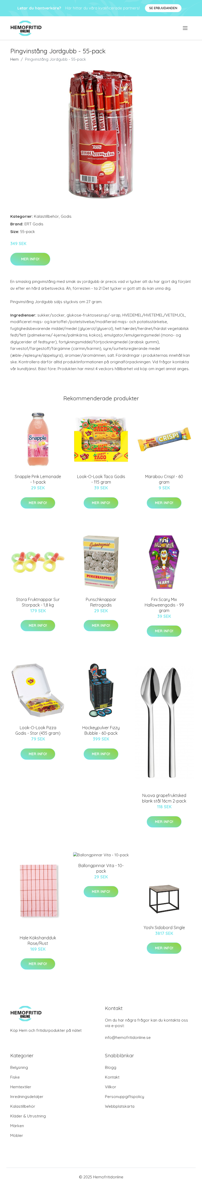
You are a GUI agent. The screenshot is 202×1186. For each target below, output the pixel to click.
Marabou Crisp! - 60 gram (164, 479)
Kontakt (112, 1077)
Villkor (110, 1086)
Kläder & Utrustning (28, 1116)
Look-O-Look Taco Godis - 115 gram (101, 479)
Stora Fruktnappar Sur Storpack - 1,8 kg (38, 602)
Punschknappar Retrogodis (101, 602)
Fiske (15, 1077)
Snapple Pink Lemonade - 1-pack (38, 479)
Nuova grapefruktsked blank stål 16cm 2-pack (164, 798)
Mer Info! (30, 259)
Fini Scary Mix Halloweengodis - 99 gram (164, 605)
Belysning (19, 1067)
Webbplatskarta (119, 1106)
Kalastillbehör (46, 216)
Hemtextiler (20, 1086)
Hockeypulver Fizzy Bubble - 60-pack (101, 730)
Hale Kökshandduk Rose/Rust (38, 940)
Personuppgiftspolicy (124, 1096)
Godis (66, 216)
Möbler (16, 1135)
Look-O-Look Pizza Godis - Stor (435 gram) (37, 730)
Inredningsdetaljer (26, 1096)
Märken (17, 1125)
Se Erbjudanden (163, 8)
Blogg (110, 1067)
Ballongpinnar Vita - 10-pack (101, 868)
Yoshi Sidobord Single (164, 927)
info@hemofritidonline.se (128, 1037)
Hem (14, 59)
